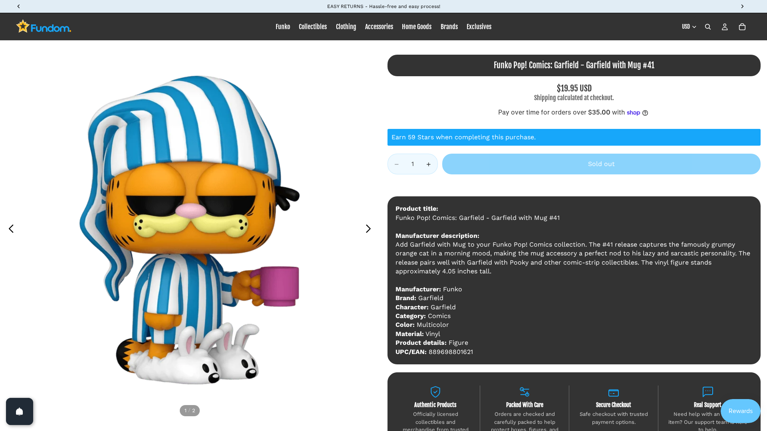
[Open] (19, 411)
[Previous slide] (9, 230)
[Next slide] (371, 230)
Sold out (601, 164)
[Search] (708, 27)
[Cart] (742, 27)
